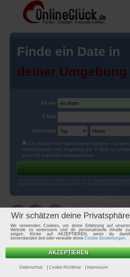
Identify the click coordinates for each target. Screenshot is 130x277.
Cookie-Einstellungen (105, 238)
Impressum (97, 267)
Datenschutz (31, 267)
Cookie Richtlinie (65, 267)
